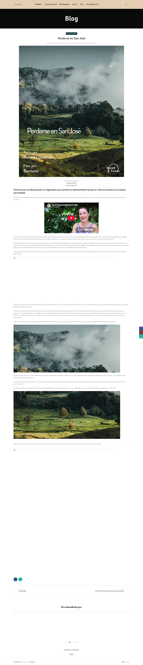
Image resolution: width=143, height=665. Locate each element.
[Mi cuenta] (116, 4)
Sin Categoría (71, 33)
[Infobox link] (127, 4)
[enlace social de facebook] (15, 579)
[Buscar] (113, 4)
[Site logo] (18, 4)
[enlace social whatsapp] (20, 579)
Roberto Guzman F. (60, 43)
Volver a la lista (71, 590)
